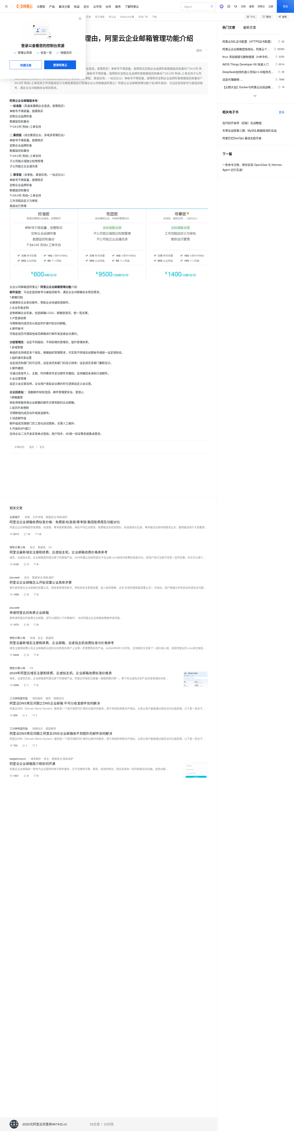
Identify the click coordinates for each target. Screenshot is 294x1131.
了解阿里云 (132, 6)
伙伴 (108, 6)
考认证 (112, 16)
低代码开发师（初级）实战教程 (242, 123)
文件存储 (38, 517)
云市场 (97, 6)
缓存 (48, 698)
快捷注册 (25, 65)
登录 (285, 6)
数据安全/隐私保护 (56, 517)
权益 (77, 6)
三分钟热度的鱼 (19, 698)
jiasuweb (15, 577)
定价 (86, 6)
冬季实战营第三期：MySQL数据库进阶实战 (249, 130)
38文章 (95, 1124)
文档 (243, 6)
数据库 (42, 547)
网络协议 (59, 698)
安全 (42, 447)
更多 (281, 112)
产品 (52, 6)
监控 (31, 447)
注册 (270, 6)
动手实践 (86, 16)
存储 (27, 517)
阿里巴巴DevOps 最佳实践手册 (241, 138)
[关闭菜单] (6, 6)
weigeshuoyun (18, 758)
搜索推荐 (51, 728)
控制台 (261, 6)
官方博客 (100, 16)
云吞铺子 (15, 517)
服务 (118, 6)
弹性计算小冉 (17, 547)
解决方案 (64, 6)
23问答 (109, 1124)
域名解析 (37, 698)
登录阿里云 (60, 65)
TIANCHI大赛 (127, 16)
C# (50, 547)
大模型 (41, 6)
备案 (251, 6)
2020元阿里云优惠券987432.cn (44, 1124)
